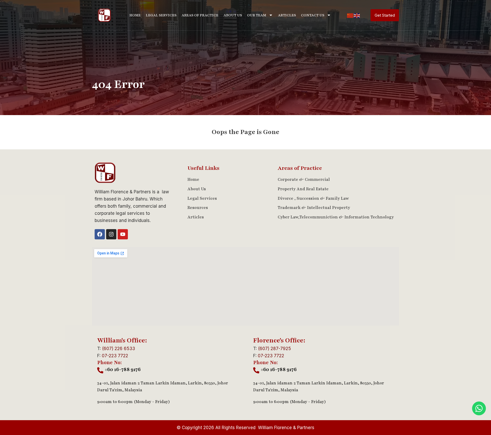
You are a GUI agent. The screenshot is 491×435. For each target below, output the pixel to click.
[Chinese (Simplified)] (350, 15)
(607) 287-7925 (274, 348)
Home (135, 15)
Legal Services (161, 15)
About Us (233, 15)
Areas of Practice (200, 15)
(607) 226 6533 (118, 348)
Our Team (256, 15)
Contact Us (312, 15)
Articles (287, 15)
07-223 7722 (115, 355)
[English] (357, 15)
